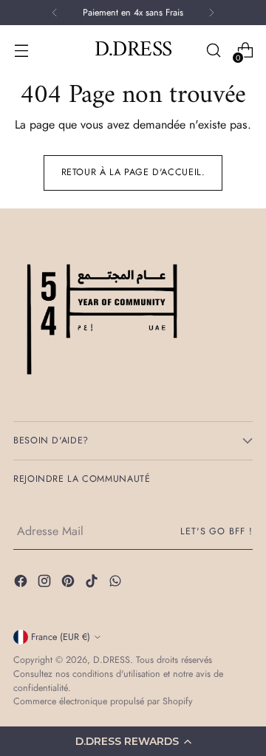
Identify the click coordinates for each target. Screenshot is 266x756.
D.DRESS (111, 660)
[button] (133, 741)
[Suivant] (211, 12)
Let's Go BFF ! (216, 531)
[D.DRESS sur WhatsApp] (117, 583)
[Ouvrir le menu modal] (21, 50)
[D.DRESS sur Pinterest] (69, 583)
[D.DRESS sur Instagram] (46, 583)
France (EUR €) (60, 637)
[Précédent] (54, 12)
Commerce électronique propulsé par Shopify (103, 701)
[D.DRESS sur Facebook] (22, 583)
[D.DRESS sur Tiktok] (93, 583)
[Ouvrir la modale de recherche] (213, 50)
